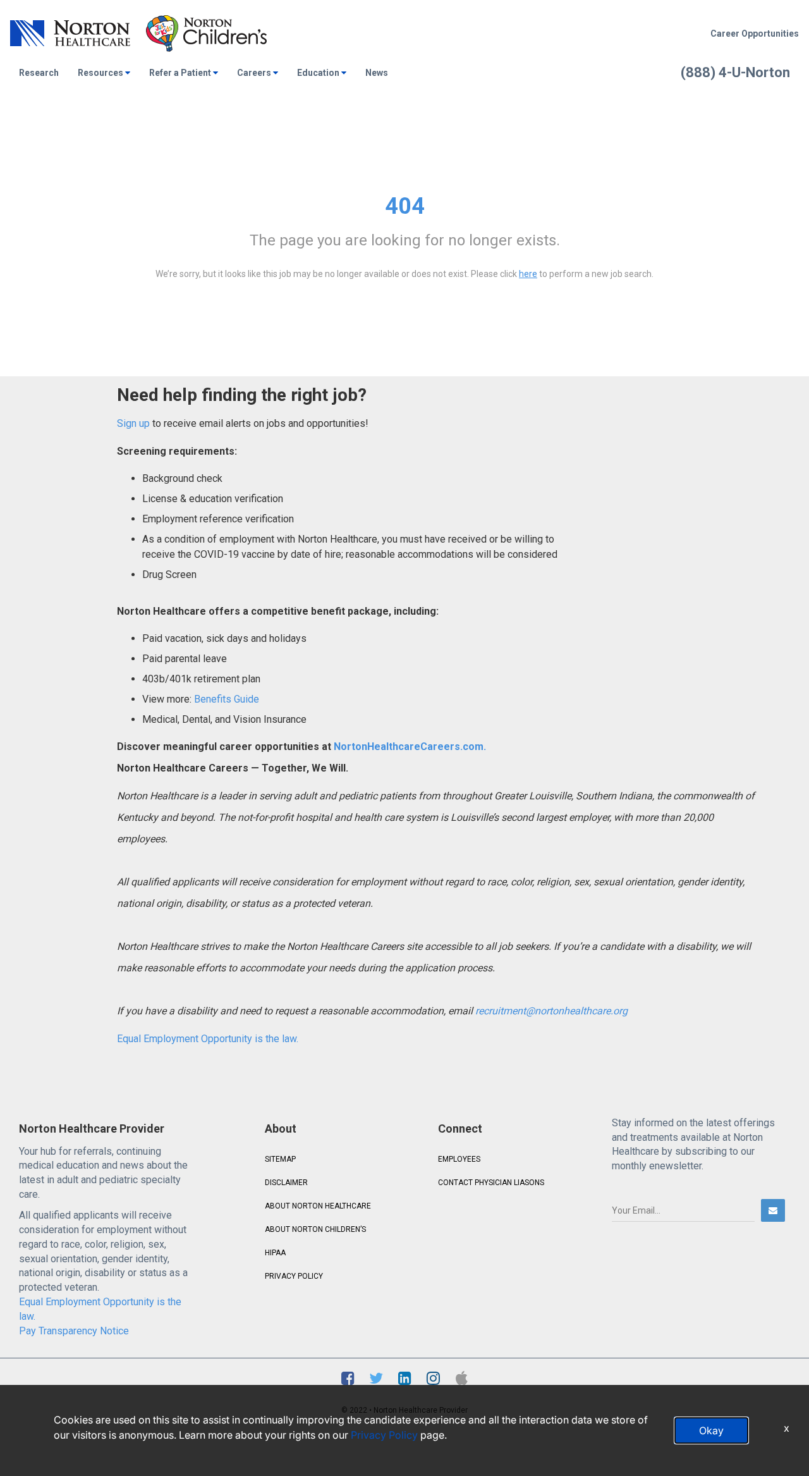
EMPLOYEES (459, 1159)
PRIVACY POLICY (294, 1276)
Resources (100, 73)
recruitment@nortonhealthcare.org (551, 1011)
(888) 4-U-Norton (735, 72)
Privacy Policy (384, 1435)
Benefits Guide (225, 699)
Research (39, 73)
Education (318, 73)
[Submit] (773, 1210)
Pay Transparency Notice (74, 1331)
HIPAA (275, 1252)
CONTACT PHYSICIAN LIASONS (491, 1182)
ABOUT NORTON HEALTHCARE (318, 1206)
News (376, 73)
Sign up (133, 423)
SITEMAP (280, 1159)
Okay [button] (711, 1430)
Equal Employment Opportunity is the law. (207, 1039)
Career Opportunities (754, 33)
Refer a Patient (180, 73)
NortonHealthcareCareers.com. (408, 747)
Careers (254, 73)
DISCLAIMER (286, 1182)
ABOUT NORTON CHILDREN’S (315, 1229)
